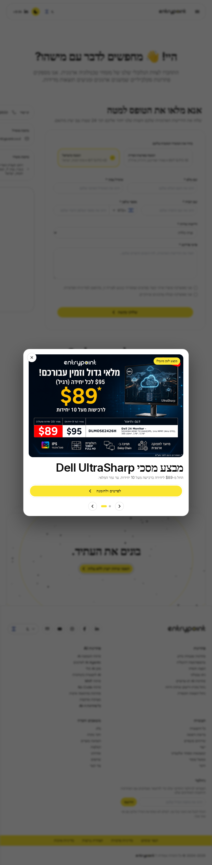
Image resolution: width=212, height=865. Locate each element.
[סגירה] (31, 357)
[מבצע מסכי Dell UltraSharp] (104, 506)
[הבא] (92, 506)
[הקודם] (119, 506)
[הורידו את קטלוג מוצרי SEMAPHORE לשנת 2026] (110, 506)
